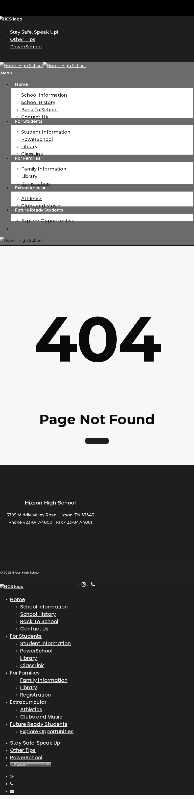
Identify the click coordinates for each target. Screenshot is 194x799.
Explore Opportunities (47, 731)
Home (17, 599)
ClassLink (32, 665)
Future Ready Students (38, 724)
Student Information (45, 643)
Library (28, 658)
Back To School (39, 621)
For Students (26, 636)
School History (38, 614)
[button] (6, 73)
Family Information (43, 680)
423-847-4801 (78, 522)
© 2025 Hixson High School (19, 572)
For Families (25, 672)
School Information (44, 606)
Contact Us (34, 628)
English (22, 764)
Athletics (31, 709)
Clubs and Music (41, 716)
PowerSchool (36, 650)
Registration (35, 694)
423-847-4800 (37, 522)
